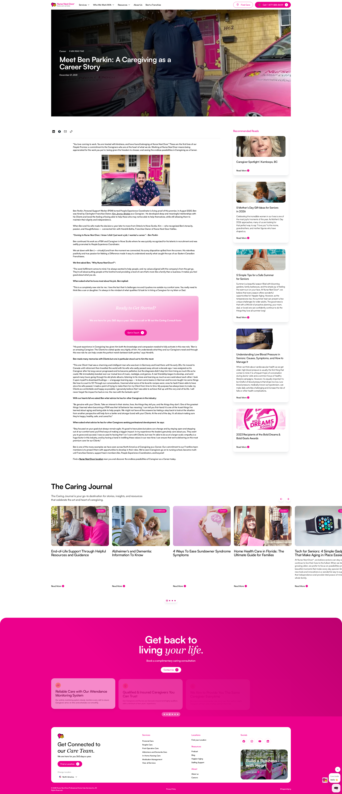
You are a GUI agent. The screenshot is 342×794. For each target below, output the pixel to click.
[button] (84, 5)
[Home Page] (63, 5)
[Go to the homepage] (61, 737)
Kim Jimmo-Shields (121, 213)
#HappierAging (285, 789)
